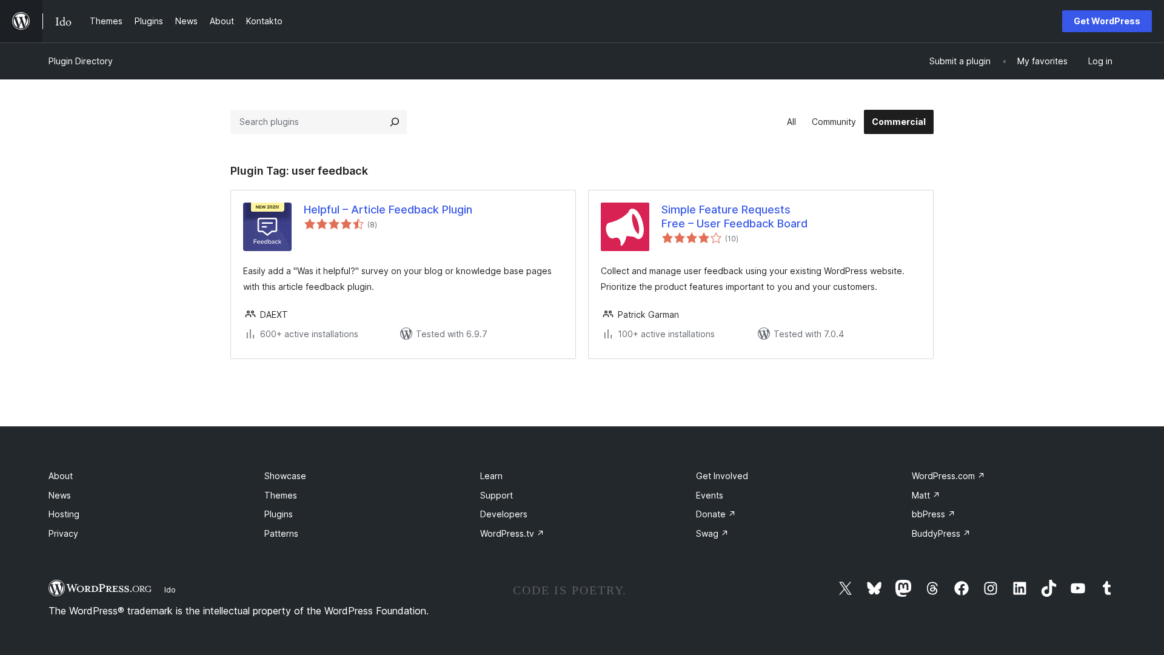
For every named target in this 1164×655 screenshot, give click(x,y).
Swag (712, 533)
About (60, 476)
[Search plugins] (395, 122)
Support (496, 495)
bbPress (933, 514)
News (59, 495)
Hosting (63, 514)
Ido (170, 589)
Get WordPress (1107, 21)
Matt (926, 495)
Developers (503, 514)
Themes (280, 495)
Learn (491, 476)
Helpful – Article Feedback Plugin (388, 209)
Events (709, 495)
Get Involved (722, 476)
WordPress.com (948, 476)
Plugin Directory (80, 61)
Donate (716, 514)
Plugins (278, 514)
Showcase (285, 476)
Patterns (281, 533)
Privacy (63, 533)
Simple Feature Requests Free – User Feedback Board (734, 216)
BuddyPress (941, 533)
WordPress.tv (512, 533)
